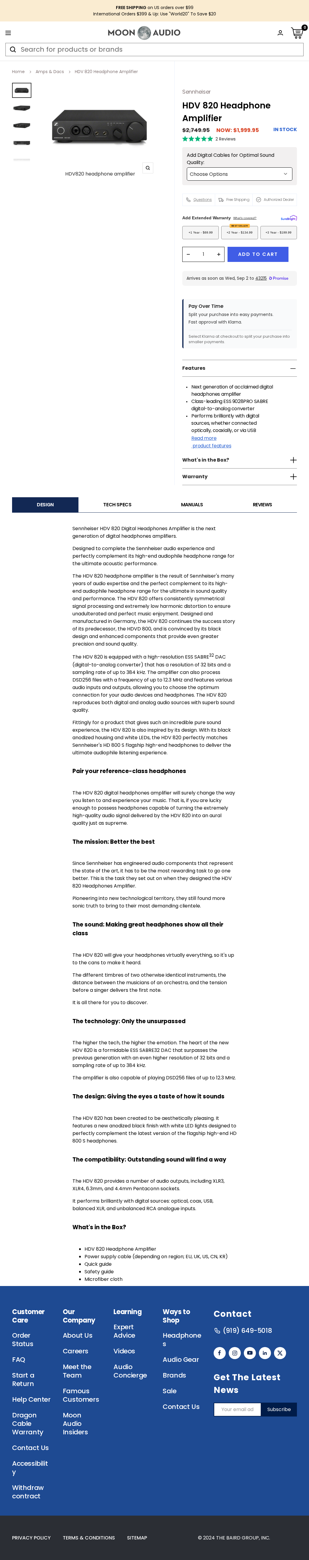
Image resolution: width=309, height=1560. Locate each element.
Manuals (192, 504)
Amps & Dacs (50, 72)
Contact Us (30, 1448)
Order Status (22, 1339)
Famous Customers (81, 1395)
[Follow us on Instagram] (235, 1353)
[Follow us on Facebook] (220, 1353)
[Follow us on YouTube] (250, 1353)
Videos (124, 1351)
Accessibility (30, 1467)
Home (18, 72)
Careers (75, 1351)
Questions (202, 199)
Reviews (262, 504)
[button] (209, 138)
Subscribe (279, 1409)
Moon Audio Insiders (75, 1423)
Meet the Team (77, 1371)
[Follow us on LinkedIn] (265, 1353)
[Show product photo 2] (21, 107)
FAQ (18, 1359)
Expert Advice (124, 1331)
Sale (169, 1391)
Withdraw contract (28, 1492)
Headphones (182, 1339)
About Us (78, 1335)
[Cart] (297, 33)
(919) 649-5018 (247, 1330)
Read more (211, 442)
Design (45, 504)
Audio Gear (181, 1359)
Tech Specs (117, 504)
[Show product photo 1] (21, 90)
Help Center (31, 1399)
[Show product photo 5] (21, 160)
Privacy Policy (31, 1538)
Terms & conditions (89, 1538)
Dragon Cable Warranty (27, 1423)
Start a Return (23, 1379)
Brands (174, 1375)
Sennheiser (196, 91)
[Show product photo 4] (21, 142)
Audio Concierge (130, 1371)
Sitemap (137, 1538)
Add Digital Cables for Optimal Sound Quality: (230, 159)
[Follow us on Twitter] (280, 1353)
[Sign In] (280, 32)
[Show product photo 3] (21, 125)
